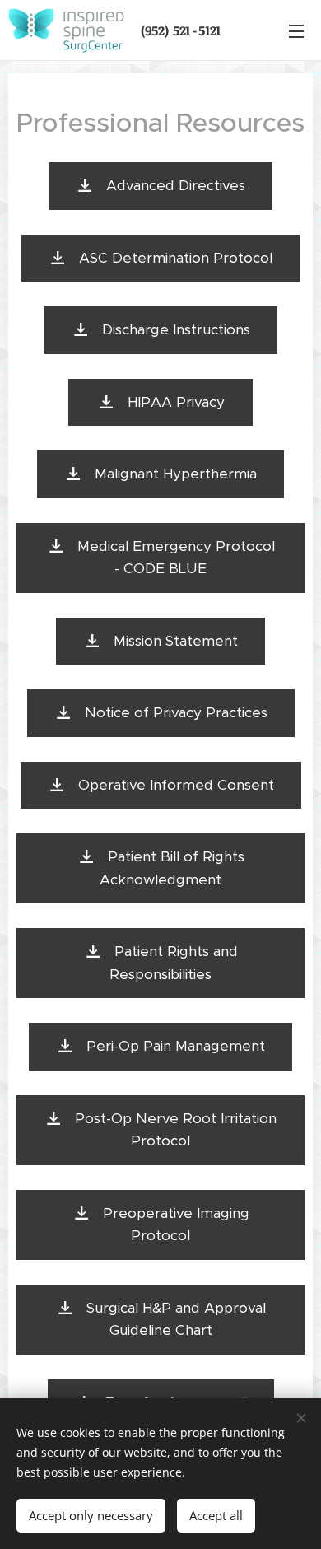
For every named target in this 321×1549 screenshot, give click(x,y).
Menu (296, 30)
